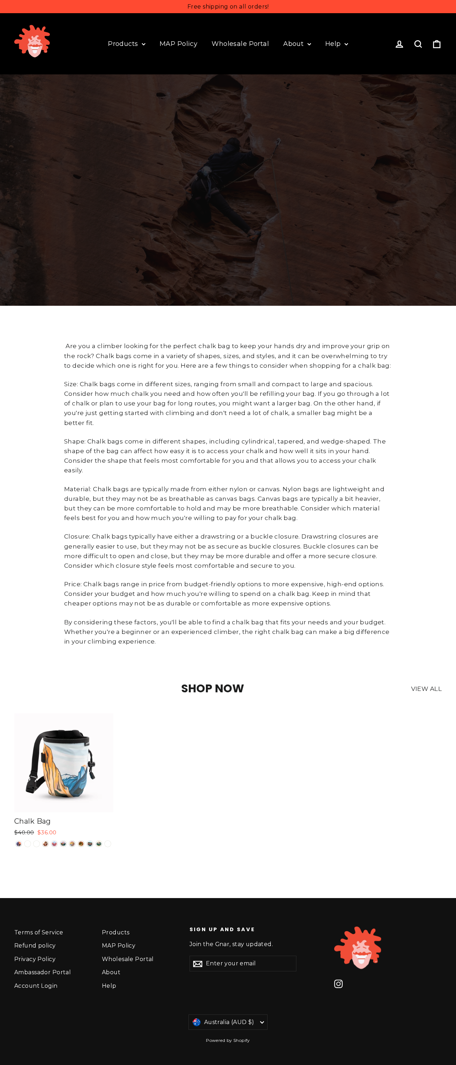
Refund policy (35, 945)
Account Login (36, 985)
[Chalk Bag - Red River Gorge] (36, 844)
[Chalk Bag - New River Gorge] (72, 844)
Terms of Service (38, 932)
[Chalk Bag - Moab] (54, 844)
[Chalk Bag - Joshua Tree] (45, 844)
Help (334, 44)
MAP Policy (178, 44)
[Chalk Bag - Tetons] (63, 844)
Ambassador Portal (42, 972)
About (294, 44)
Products (124, 44)
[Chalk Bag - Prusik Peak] (28, 844)
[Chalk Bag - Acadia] (90, 844)
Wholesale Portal (240, 44)
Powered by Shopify (228, 1040)
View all (426, 688)
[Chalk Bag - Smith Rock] (81, 844)
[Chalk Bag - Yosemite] (19, 844)
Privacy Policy (35, 959)
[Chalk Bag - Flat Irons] (99, 844)
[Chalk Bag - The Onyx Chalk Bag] (108, 844)
